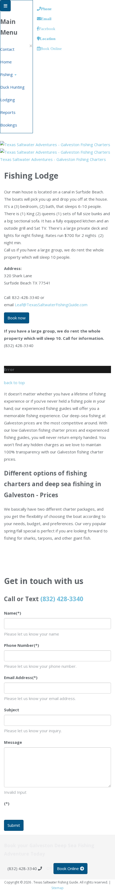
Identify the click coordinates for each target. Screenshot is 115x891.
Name (12, 613)
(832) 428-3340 (61, 599)
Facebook (47, 29)
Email (46, 19)
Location (47, 39)
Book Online (51, 48)
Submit (13, 825)
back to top (14, 382)
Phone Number (21, 645)
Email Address (20, 677)
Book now (16, 317)
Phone (46, 9)
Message (13, 742)
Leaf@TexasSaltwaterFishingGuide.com (51, 304)
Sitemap (57, 888)
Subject (11, 709)
